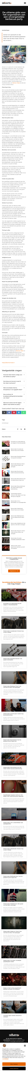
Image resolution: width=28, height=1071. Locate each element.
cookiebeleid (5, 1059)
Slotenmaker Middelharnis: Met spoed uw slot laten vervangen (13, 904)
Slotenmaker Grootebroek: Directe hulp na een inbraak (13, 631)
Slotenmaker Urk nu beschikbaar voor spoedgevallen (13, 823)
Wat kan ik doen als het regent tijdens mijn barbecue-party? (14, 403)
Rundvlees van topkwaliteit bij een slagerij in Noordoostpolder (12, 604)
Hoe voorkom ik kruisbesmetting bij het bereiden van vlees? (14, 396)
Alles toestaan (14, 1064)
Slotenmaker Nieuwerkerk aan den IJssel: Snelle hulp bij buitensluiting (18, 488)
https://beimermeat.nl (8, 362)
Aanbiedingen (5, 30)
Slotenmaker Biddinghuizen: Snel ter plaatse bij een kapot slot (17, 517)
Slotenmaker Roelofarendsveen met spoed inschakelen (12, 659)
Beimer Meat (16, 83)
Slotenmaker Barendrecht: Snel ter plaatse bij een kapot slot (12, 740)
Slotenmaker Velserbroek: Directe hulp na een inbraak (13, 849)
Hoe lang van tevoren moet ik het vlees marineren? (14, 382)
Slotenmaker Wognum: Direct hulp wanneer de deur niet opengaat (18, 532)
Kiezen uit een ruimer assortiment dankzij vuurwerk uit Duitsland (18, 547)
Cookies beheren (14, 1068)
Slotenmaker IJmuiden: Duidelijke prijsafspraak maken (12, 961)
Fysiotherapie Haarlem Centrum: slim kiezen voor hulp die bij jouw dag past (18, 495)
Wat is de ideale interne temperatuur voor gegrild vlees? (14, 388)
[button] (25, 1045)
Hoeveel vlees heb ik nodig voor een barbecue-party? (14, 375)
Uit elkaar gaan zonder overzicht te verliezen (12, 1016)
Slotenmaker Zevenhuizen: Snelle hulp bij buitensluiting (13, 714)
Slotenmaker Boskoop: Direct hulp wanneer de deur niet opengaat (18, 465)
